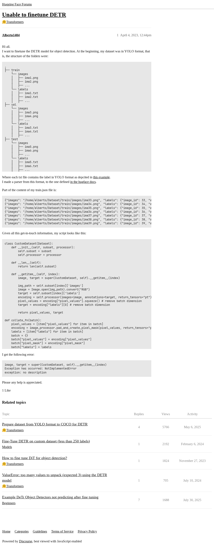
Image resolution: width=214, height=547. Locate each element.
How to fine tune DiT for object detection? (34, 458)
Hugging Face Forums (17, 4)
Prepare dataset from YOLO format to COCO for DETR (45, 424)
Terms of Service (62, 531)
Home (6, 531)
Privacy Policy (87, 531)
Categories (22, 531)
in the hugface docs (83, 182)
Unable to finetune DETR (34, 14)
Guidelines (40, 531)
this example (101, 177)
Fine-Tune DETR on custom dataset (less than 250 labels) (46, 441)
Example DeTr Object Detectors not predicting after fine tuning (50, 497)
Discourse (25, 541)
